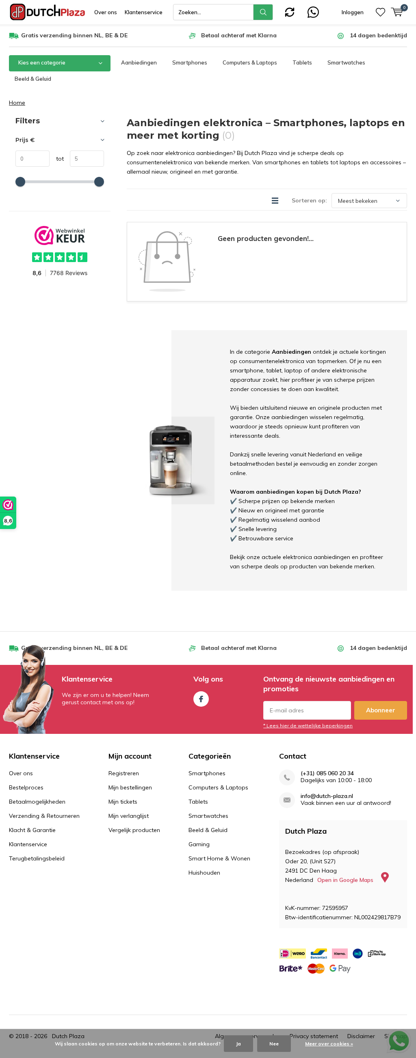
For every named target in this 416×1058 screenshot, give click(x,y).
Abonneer (380, 710)
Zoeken (263, 12)
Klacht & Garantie (32, 830)
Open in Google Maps (346, 880)
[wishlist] (380, 12)
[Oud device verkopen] (289, 11)
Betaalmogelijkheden (37, 801)
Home (17, 102)
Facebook (201, 699)
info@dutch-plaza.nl (327, 796)
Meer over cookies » (329, 1044)
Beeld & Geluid (33, 78)
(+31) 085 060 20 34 (327, 773)
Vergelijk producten (134, 830)
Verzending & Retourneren (44, 815)
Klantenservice (143, 12)
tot (57, 158)
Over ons (105, 12)
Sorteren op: (309, 200)
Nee (274, 1044)
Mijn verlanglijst (128, 815)
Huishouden (204, 872)
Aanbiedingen (139, 62)
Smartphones (189, 62)
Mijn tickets (122, 801)
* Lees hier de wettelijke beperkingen (308, 726)
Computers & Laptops (250, 62)
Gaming (199, 844)
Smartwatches (346, 62)
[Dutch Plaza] (47, 12)
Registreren (123, 773)
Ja (238, 1044)
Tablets (302, 62)
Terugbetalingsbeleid (37, 858)
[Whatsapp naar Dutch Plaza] (313, 11)
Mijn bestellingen (130, 787)
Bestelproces (26, 787)
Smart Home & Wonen (219, 858)
